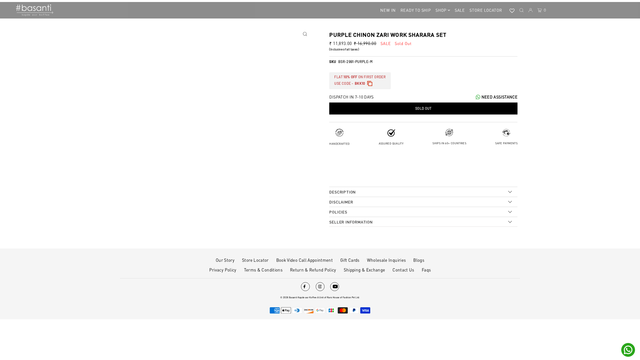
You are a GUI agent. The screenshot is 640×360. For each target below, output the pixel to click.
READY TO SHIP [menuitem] (415, 10)
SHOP (441, 10)
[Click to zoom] (304, 34)
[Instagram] (320, 286)
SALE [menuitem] (460, 10)
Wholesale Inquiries (386, 260)
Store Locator (255, 260)
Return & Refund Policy (313, 269)
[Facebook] (305, 286)
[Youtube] (334, 286)
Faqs (426, 269)
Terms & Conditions (263, 269)
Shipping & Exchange (364, 269)
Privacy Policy (222, 269)
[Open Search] (522, 10)
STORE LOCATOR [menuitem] (486, 10)
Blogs (418, 260)
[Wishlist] (512, 10)
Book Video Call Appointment (304, 260)
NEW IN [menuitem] (388, 10)
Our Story (225, 260)
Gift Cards (350, 260)
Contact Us (403, 269)
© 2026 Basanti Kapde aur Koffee (298, 297)
